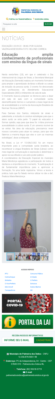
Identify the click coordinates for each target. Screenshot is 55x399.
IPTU (6, 274)
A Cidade (33, 277)
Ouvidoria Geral (41, 19)
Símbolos (8, 280)
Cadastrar (43, 340)
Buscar (48, 24)
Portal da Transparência (20, 19)
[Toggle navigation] (3, 29)
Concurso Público (36, 274)
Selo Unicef (9, 287)
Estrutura (33, 284)
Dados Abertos (35, 287)
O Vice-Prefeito (10, 284)
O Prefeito (33, 280)
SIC (31, 290)
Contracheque (10, 277)
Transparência (10, 290)
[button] (49, 184)
